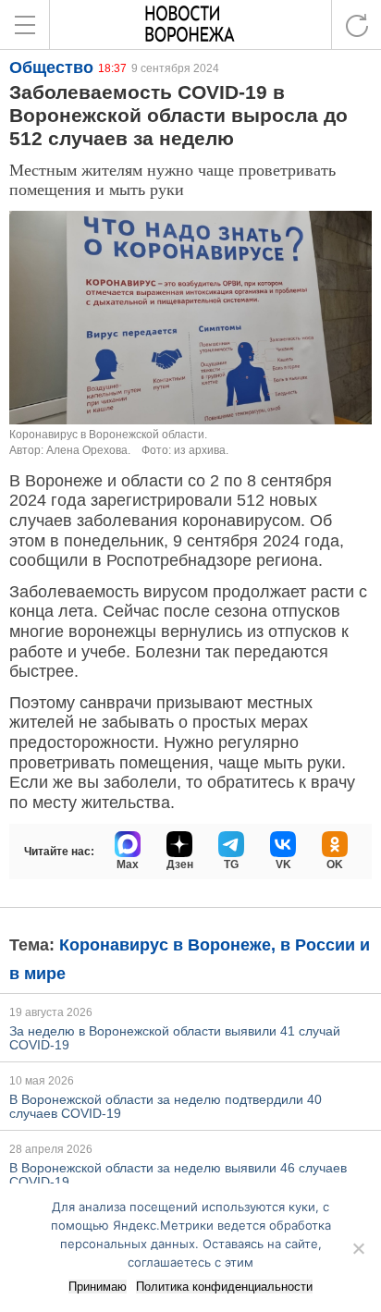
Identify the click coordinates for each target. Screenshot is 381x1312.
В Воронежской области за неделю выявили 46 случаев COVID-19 (178, 1174)
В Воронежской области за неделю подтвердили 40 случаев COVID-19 (165, 1106)
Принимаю (97, 1287)
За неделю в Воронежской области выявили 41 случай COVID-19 (174, 1038)
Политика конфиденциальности (224, 1287)
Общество (51, 67)
